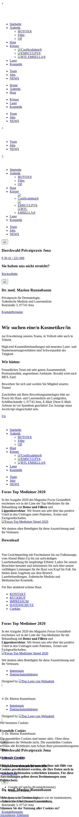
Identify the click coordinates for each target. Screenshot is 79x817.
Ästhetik (15, 27)
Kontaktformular (12, 312)
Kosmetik (16, 64)
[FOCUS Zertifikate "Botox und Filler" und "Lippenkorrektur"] (25, 521)
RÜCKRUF (18, 597)
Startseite (15, 24)
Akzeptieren (8, 815)
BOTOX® (25, 31)
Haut (13, 42)
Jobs (12, 74)
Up (4, 416)
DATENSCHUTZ (22, 605)
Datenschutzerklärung (24, 674)
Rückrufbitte (10, 274)
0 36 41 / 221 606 (13, 258)
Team (13, 71)
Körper (14, 46)
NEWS (14, 78)
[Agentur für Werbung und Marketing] (36, 681)
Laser (13, 60)
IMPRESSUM (19, 601)
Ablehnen (22, 815)
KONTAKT (18, 594)
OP (20, 38)
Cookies (15, 608)
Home (14, 85)
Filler (21, 35)
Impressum (17, 670)
